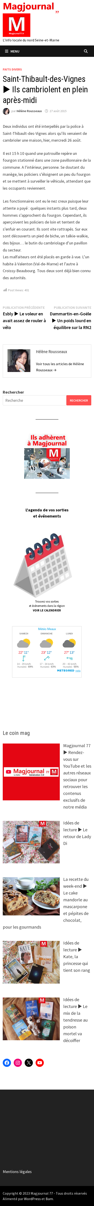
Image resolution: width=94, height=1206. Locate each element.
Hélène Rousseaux (29, 111)
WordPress (32, 1198)
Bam (49, 1198)
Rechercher (13, 392)
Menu (14, 51)
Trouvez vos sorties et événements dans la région (47, 606)
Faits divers (12, 69)
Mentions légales (17, 1171)
